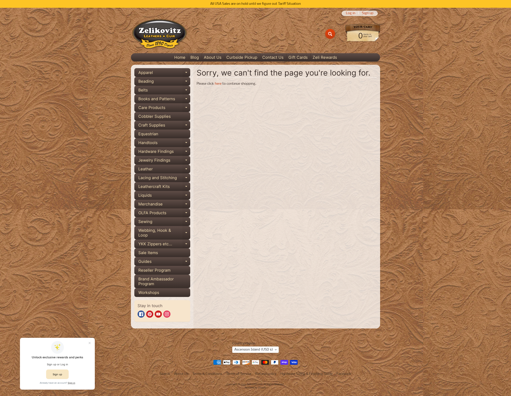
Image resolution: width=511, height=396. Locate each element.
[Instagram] (166, 314)
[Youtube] (158, 314)
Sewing (164, 222)
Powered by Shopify (255, 388)
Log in (350, 13)
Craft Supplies (164, 126)
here (218, 84)
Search (165, 374)
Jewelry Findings (164, 161)
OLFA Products (164, 213)
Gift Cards (298, 57)
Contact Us (272, 57)
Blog (194, 57)
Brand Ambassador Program (156, 281)
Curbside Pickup (241, 57)
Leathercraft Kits (164, 187)
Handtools (164, 143)
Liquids (164, 196)
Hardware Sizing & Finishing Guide (306, 374)
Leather (164, 170)
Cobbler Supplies (154, 116)
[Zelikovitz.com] (159, 34)
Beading (164, 82)
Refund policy (265, 374)
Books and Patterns (164, 99)
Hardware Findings (164, 152)
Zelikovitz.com (254, 384)
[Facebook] (141, 314)
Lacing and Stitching (164, 178)
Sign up (367, 13)
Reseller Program (154, 270)
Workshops (148, 292)
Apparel (164, 73)
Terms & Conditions (207, 374)
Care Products (164, 108)
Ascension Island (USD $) (253, 350)
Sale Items (148, 252)
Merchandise (164, 205)
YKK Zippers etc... (164, 245)
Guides (164, 262)
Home (179, 57)
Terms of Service (238, 374)
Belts (164, 91)
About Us (212, 57)
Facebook (344, 374)
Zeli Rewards (325, 57)
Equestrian (148, 134)
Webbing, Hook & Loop (164, 233)
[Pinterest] (149, 314)
